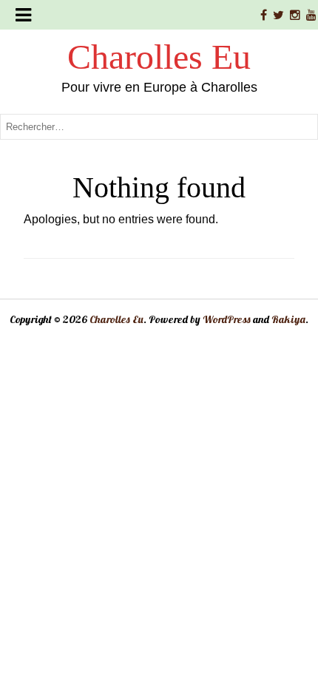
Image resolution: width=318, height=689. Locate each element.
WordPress (227, 319)
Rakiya (288, 319)
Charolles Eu (159, 56)
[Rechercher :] (159, 126)
